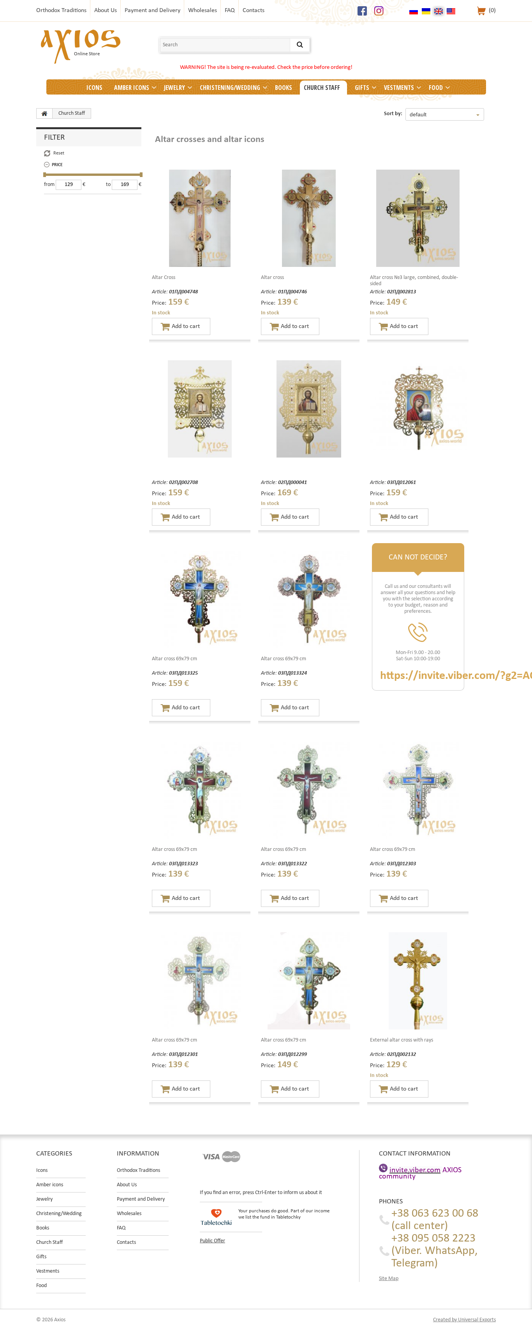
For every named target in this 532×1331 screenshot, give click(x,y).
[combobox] (444, 114)
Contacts (253, 10)
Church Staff (322, 87)
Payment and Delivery (152, 10)
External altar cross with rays (401, 1040)
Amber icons (131, 87)
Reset (58, 153)
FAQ (230, 10)
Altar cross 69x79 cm (174, 659)
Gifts (362, 87)
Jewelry (174, 87)
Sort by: (393, 114)
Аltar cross (272, 278)
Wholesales (202, 10)
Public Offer (212, 1241)
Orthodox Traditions (61, 10)
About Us (105, 10)
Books (283, 87)
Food (436, 87)
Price (57, 165)
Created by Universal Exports (464, 1320)
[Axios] (44, 113)
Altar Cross (163, 278)
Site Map (388, 1279)
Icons (94, 87)
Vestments (399, 87)
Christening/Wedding (230, 87)
